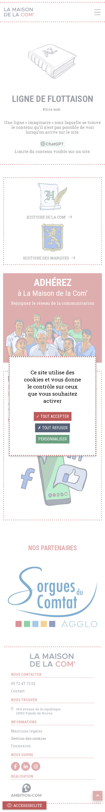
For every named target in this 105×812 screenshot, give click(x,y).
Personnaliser (52, 439)
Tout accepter (54, 416)
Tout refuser (54, 427)
